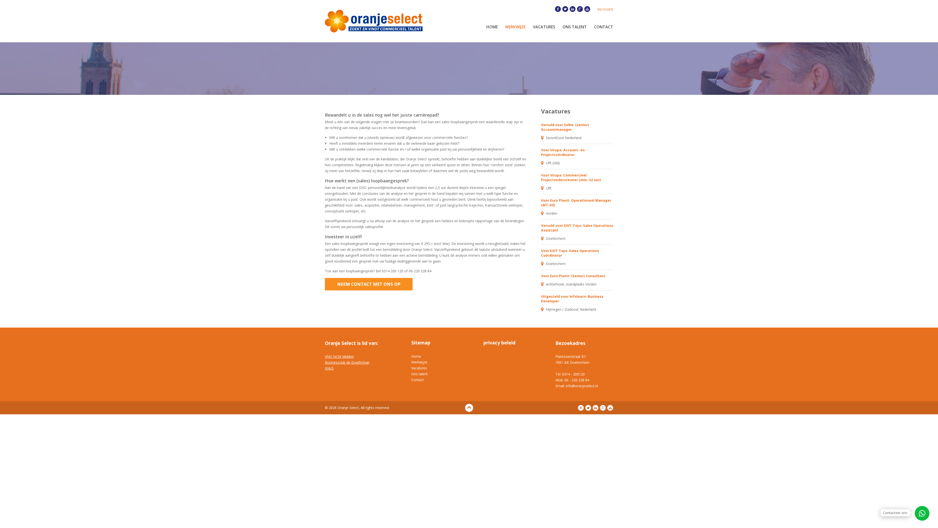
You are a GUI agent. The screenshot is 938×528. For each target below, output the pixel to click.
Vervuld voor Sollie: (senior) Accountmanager (565, 127)
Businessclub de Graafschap (347, 362)
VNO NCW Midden (339, 356)
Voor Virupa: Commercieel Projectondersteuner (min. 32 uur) (571, 177)
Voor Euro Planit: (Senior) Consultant (573, 276)
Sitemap (420, 343)
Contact (603, 27)
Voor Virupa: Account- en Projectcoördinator (563, 152)
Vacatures (544, 27)
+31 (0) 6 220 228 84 (922, 513)
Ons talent (419, 374)
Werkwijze (515, 27)
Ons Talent (575, 27)
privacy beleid (499, 343)
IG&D (329, 368)
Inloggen (605, 9)
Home (492, 27)
